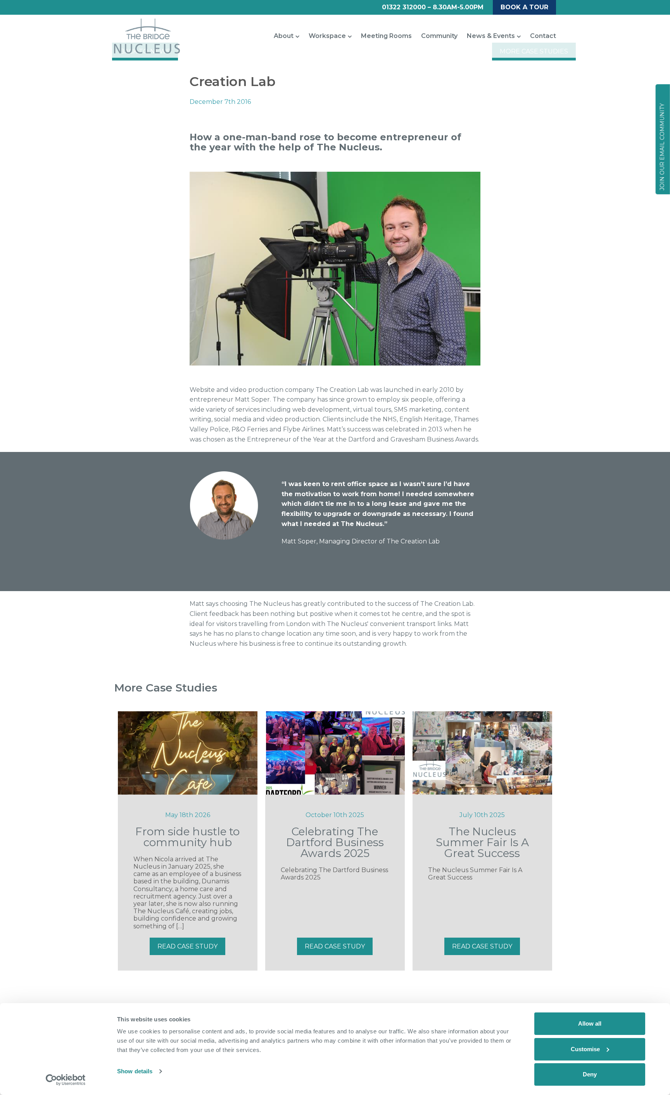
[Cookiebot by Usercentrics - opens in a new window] (66, 1080)
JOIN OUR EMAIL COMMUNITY (662, 146)
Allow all (589, 1023)
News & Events (491, 36)
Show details (134, 1071)
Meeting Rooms (386, 36)
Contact (543, 36)
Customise (585, 1049)
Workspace (327, 36)
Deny (590, 1074)
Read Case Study (187, 946)
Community (439, 36)
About (284, 36)
